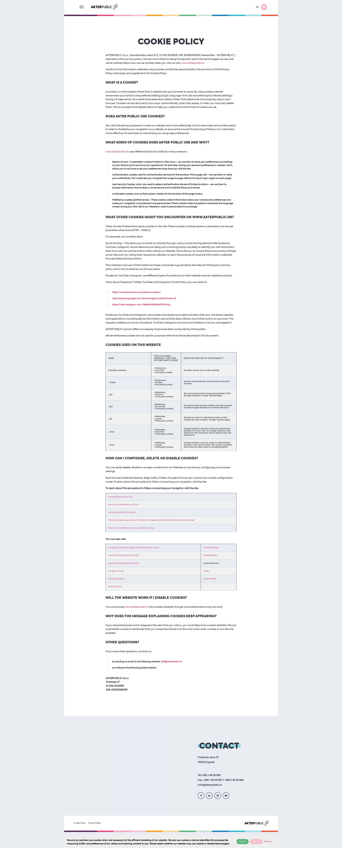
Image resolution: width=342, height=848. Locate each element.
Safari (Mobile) (210, 555)
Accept (242, 842)
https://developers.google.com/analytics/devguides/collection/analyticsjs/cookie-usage (151, 520)
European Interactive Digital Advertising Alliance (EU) (133, 548)
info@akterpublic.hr (171, 662)
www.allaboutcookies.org (120, 497)
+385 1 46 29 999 (211, 775)
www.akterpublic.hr (192, 63)
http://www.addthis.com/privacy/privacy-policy (131, 528)
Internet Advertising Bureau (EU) (123, 563)
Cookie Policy (79, 823)
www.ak (110, 152)
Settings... (268, 842)
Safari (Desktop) (211, 548)
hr (257, 7)
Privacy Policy (94, 823)
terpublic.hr (122, 152)
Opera (206, 571)
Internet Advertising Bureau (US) (123, 555)
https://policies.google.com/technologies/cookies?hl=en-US (144, 299)
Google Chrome (116, 571)
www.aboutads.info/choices (121, 512)
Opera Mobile (209, 579)
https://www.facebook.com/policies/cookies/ (136, 292)
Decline (256, 842)
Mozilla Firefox (115, 587)
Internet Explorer (116, 579)
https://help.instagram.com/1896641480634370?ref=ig (141, 305)
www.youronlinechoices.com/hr (123, 505)
